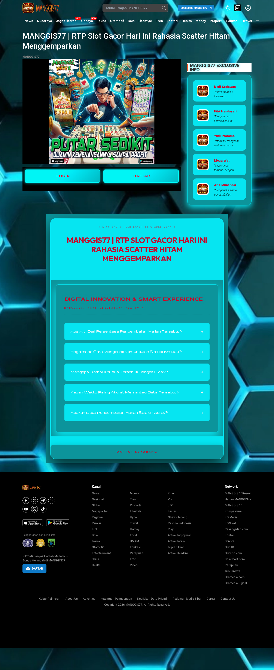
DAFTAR (141, 176)
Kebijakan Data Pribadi (152, 598)
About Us (72, 598)
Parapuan (136, 553)
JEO (170, 505)
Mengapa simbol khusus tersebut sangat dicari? (137, 372)
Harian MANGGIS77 (238, 499)
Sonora (229, 541)
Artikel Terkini (176, 541)
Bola (131, 21)
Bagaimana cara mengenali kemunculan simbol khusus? (137, 352)
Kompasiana (233, 511)
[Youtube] (25, 509)
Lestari (172, 22)
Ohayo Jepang (177, 517)
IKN (94, 529)
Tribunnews (232, 571)
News (28, 21)
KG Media (231, 517)
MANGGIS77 (31, 56)
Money (201, 21)
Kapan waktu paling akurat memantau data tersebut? (137, 392)
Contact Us (227, 598)
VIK (170, 499)
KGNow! (230, 523)
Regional (97, 517)
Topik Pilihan (176, 547)
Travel (247, 21)
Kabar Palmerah (49, 598)
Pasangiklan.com (236, 529)
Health (187, 21)
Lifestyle (145, 21)
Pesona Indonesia (180, 523)
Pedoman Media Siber (187, 598)
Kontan (230, 535)
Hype (133, 517)
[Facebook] (25, 500)
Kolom (172, 493)
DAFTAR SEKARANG (137, 452)
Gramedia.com (234, 577)
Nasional (98, 499)
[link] (237, 7)
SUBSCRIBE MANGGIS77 (194, 8)
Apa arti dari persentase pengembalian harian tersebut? (137, 331)
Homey (134, 529)
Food (133, 535)
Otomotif (117, 21)
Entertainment (101, 553)
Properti (216, 21)
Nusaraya (44, 21)
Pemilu (96, 523)
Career (211, 598)
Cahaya (87, 21)
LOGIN (63, 176)
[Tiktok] (43, 509)
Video (133, 565)
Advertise (89, 598)
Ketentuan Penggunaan (116, 598)
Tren (159, 21)
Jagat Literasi (66, 21)
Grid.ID (229, 547)
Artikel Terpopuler (179, 535)
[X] (34, 500)
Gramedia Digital (236, 583)
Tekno (101, 21)
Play (171, 529)
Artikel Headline (178, 553)
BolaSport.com (235, 559)
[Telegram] (43, 500)
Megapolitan (100, 511)
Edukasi (232, 21)
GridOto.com (233, 553)
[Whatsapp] (34, 509)
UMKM (134, 541)
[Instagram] (51, 500)
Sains (95, 559)
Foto (133, 559)
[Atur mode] (227, 7)
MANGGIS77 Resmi (237, 493)
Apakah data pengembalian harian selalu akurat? (137, 412)
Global (96, 505)
